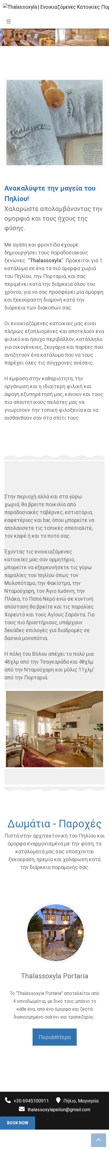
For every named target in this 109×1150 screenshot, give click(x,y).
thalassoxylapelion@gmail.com (59, 1109)
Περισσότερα (55, 1037)
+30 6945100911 (31, 1101)
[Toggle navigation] (8, 21)
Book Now (17, 1123)
